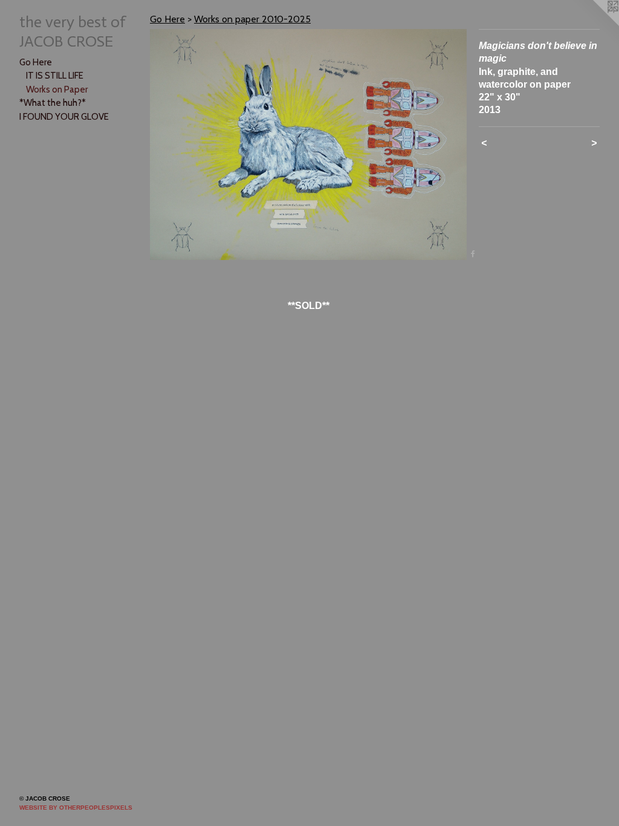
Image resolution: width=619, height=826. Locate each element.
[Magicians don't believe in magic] (308, 144)
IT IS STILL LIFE (54, 75)
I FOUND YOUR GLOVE (64, 116)
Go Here (35, 62)
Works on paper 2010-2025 (252, 19)
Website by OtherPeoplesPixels (75, 807)
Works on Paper (57, 89)
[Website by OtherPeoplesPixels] (595, 24)
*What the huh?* (52, 102)
